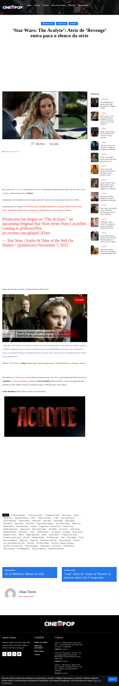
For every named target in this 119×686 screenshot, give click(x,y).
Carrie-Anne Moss (31, 207)
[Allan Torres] (33, 144)
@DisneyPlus (31, 228)
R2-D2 (81, 537)
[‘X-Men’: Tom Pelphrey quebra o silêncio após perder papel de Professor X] (95, 157)
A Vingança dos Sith (52, 515)
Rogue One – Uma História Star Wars (43, 540)
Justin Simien (75, 529)
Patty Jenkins (72, 537)
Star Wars (77, 189)
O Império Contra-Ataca (12, 537)
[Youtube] (19, 654)
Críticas (58, 649)
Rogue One (24, 540)
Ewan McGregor (22, 526)
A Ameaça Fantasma (19, 381)
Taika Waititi (45, 546)
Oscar (63, 537)
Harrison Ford (68, 526)
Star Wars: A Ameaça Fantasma (62, 543)
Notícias (62, 23)
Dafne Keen (36, 521)
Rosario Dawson (65, 540)
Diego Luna (76, 523)
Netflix (44, 535)
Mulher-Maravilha (32, 535)
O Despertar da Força (69, 535)
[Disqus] (44, 479)
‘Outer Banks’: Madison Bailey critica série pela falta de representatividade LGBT (108, 251)
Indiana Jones (25, 529)
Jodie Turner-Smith (14, 210)
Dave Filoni (30, 523)
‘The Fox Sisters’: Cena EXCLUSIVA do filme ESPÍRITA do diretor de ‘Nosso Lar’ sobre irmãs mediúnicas (107, 120)
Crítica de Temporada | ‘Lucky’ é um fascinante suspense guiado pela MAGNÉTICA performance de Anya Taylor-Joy (68, 655)
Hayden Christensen (10, 529)
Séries (73, 23)
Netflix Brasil (54, 535)
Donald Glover (8, 526)
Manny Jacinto (70, 207)
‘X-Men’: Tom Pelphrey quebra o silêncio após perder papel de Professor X (108, 159)
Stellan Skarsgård (31, 546)
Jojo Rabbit (53, 529)
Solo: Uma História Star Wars (14, 543)
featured (33, 526)
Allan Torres (40, 144)
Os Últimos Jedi (52, 537)
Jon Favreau (63, 529)
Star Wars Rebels (43, 543)
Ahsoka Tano (8, 518)
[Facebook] (4, 654)
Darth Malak (58, 521)
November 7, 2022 (53, 245)
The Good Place (9, 549)
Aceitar (112, 679)
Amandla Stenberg (46, 207)
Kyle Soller (23, 532)
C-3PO (56, 518)
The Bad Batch (68, 546)
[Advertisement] (59, 58)
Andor (31, 240)
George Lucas (44, 526)
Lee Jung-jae (59, 207)
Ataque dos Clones (44, 518)
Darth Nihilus (70, 521)
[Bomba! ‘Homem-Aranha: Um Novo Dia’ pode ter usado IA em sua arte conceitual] (95, 132)
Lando (32, 532)
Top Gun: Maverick (39, 549)
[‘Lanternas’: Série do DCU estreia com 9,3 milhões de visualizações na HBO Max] (95, 145)
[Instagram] (9, 654)
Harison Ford (56, 526)
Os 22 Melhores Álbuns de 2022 (24, 574)
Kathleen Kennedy (9, 532)
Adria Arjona (66, 515)
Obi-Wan (26, 537)
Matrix (21, 535)
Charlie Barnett (45, 210)
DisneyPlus (48, 23)
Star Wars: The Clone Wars (13, 546)
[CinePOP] (12, 7)
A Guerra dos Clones (34, 515)
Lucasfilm (78, 223)
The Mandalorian (62, 363)
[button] (59, 13)
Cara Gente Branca (67, 518)
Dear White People (63, 523)
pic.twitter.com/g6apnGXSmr (26, 233)
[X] (14, 654)
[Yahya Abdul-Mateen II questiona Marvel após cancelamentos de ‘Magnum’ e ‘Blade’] (95, 102)
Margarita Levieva (35, 189)
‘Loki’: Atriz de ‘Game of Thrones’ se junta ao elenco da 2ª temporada (87, 575)
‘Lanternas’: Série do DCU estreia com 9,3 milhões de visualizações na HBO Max (107, 147)
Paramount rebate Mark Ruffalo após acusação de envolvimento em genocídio (107, 198)
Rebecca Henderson (30, 210)
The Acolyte (55, 219)
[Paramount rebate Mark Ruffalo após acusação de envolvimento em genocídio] (95, 196)
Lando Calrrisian (43, 532)
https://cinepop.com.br (26, 596)
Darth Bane (47, 521)
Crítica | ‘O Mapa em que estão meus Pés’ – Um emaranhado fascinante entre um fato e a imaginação (69, 644)
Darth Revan (7, 523)
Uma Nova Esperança (56, 549)
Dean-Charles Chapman (62, 210)
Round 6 (76, 540)
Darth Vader (19, 523)
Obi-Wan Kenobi (38, 537)
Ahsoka (82, 363)
